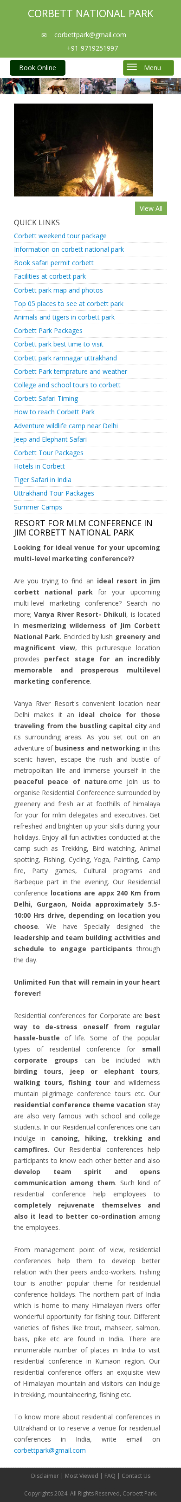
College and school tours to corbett (67, 384)
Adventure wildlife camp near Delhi (66, 425)
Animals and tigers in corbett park (64, 317)
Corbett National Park (90, 13)
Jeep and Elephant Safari (50, 439)
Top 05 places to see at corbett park (68, 303)
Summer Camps (38, 507)
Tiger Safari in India (42, 479)
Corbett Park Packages (48, 330)
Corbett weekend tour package (60, 235)
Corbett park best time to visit (58, 344)
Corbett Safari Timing (46, 398)
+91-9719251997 (92, 48)
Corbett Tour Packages (49, 452)
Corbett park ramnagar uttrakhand (65, 357)
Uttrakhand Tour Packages (54, 493)
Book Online (37, 67)
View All (151, 208)
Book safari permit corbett (54, 262)
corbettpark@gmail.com (89, 34)
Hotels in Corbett (39, 466)
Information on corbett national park (69, 249)
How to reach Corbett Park (54, 411)
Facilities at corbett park (50, 276)
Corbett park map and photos (58, 290)
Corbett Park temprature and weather (70, 371)
